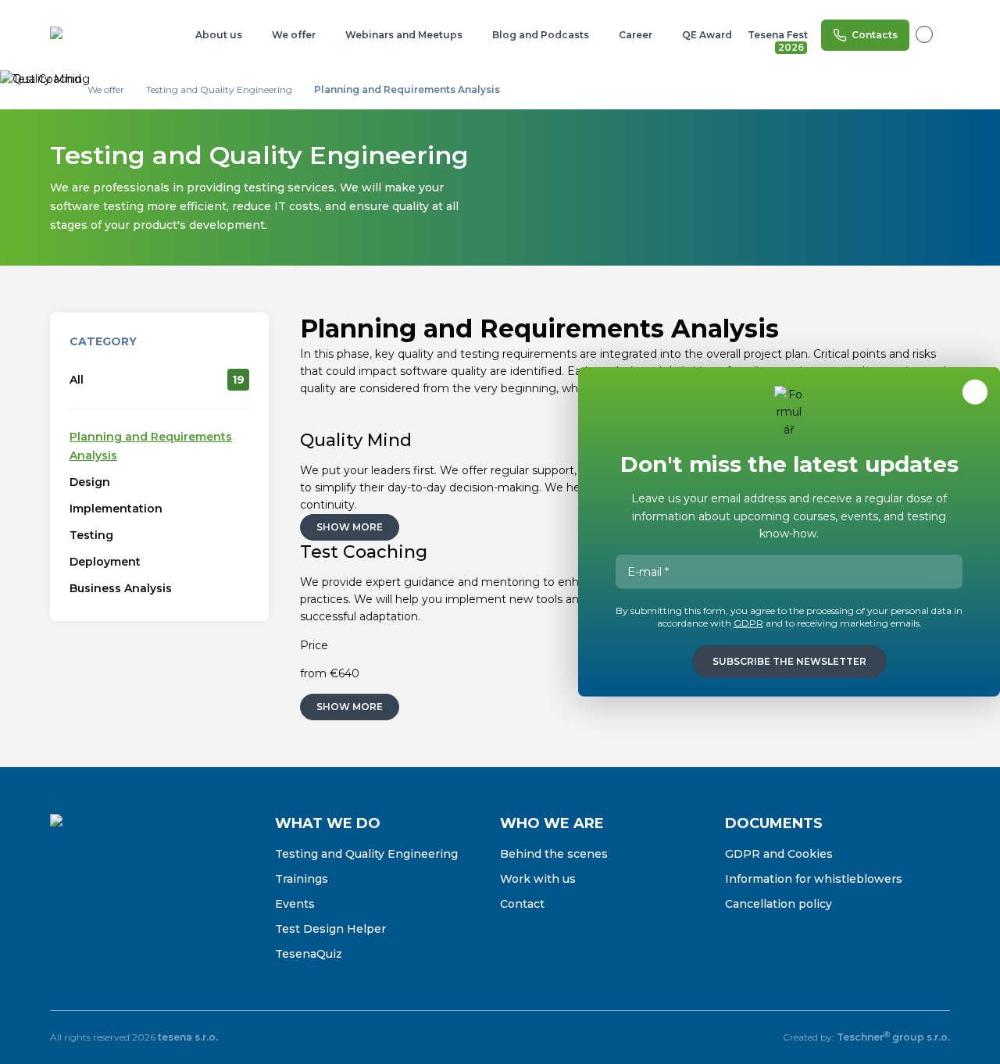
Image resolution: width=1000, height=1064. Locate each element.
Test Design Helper (330, 929)
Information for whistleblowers (813, 879)
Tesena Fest (779, 38)
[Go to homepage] (101, 35)
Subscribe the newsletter (789, 661)
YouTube (160, 901)
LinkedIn (128, 901)
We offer (294, 35)
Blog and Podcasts (540, 35)
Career (635, 35)
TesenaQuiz (308, 954)
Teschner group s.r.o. (893, 1037)
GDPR (748, 623)
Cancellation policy (778, 904)
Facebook (62, 901)
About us (218, 35)
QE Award (707, 35)
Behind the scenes (554, 854)
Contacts (875, 35)
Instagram (95, 901)
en (933, 34)
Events (295, 904)
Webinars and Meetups (403, 35)
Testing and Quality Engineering (366, 854)
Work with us (538, 879)
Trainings (301, 879)
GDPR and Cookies (779, 854)
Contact (522, 904)
